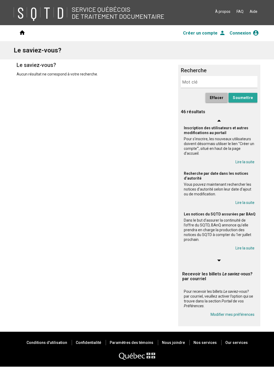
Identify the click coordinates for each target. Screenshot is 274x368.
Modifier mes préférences (232, 314)
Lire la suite (244, 162)
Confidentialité (88, 342)
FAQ (240, 11)
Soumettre (243, 98)
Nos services (205, 342)
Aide (253, 11)
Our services (236, 342)
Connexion (244, 33)
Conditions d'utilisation (46, 342)
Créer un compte (204, 33)
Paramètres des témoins (131, 342)
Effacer (217, 98)
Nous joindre (173, 342)
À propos (222, 11)
